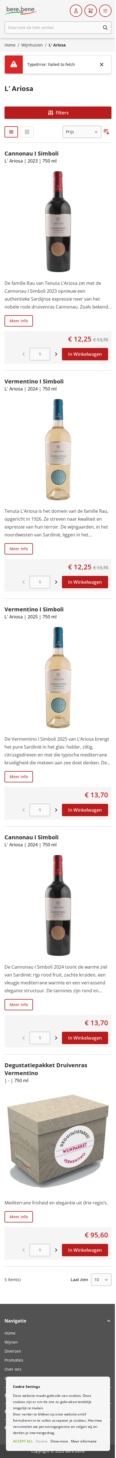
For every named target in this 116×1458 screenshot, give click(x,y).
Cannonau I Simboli (32, 153)
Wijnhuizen (32, 45)
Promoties (14, 1360)
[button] (58, 1321)
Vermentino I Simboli (34, 381)
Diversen (13, 1351)
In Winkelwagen (85, 354)
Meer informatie (84, 1441)
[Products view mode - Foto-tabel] (27, 131)
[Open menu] (105, 11)
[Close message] (101, 64)
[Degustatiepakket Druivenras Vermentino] (58, 1141)
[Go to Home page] (21, 10)
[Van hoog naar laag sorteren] (106, 132)
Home (10, 45)
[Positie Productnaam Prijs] (82, 132)
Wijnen (11, 1342)
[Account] (76, 11)
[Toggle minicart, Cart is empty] (90, 11)
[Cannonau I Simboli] (58, 221)
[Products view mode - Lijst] (11, 131)
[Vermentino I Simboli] (58, 449)
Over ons (13, 1369)
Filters (62, 113)
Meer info (19, 320)
